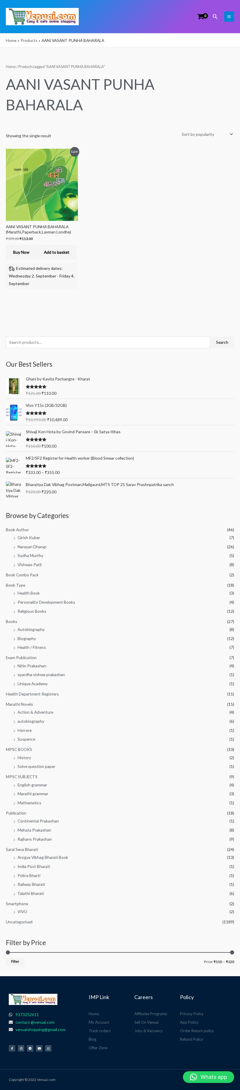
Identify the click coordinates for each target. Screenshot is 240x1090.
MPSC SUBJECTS (21, 776)
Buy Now (21, 252)
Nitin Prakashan (32, 665)
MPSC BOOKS (19, 749)
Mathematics (29, 802)
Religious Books (32, 611)
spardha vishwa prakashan (41, 674)
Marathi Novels (19, 704)
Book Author (17, 529)
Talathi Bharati (31, 893)
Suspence (26, 739)
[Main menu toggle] (229, 16)
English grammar (32, 784)
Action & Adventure (35, 712)
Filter (15, 961)
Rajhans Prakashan (35, 839)
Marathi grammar (33, 793)
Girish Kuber (29, 537)
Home (11, 67)
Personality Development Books (46, 602)
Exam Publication (21, 657)
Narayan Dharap (32, 546)
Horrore (25, 730)
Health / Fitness (32, 647)
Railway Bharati (31, 884)
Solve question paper (36, 766)
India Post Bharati (34, 866)
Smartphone (17, 903)
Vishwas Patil (30, 564)
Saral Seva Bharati (22, 849)
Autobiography (31, 629)
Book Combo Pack (22, 574)
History (24, 757)
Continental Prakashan (38, 820)
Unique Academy (33, 683)
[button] (215, 16)
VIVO (22, 911)
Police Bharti (29, 875)
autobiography (31, 721)
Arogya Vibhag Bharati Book (43, 857)
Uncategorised (19, 921)
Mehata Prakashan (34, 829)
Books (11, 621)
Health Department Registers (32, 693)
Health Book (29, 592)
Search (222, 342)
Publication (16, 812)
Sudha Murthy (30, 555)
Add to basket (56, 252)
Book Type (15, 585)
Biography (27, 638)
